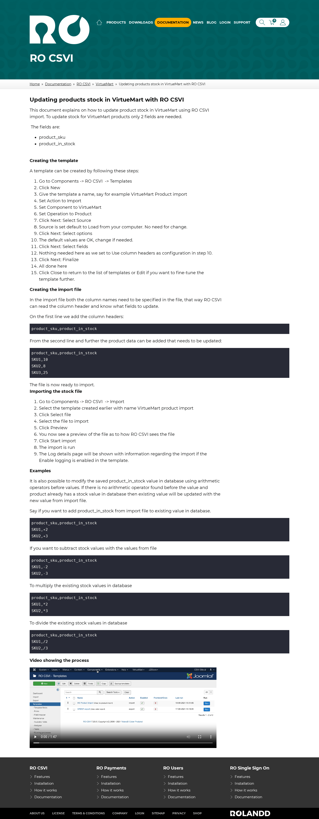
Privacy (179, 813)
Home (99, 22)
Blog (211, 22)
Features (42, 776)
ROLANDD (250, 813)
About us (37, 813)
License (58, 813)
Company (120, 813)
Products (116, 22)
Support (242, 22)
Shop (197, 813)
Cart (273, 23)
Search (261, 22)
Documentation (173, 22)
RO (59, 29)
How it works (45, 790)
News (198, 22)
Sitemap (158, 813)
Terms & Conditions (88, 813)
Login (225, 22)
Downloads (141, 22)
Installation (44, 783)
